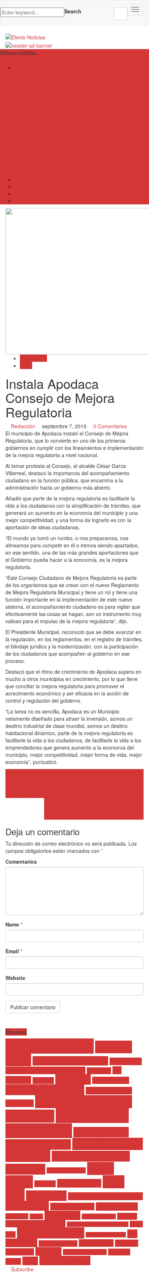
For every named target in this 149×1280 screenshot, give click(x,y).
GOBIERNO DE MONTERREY (67, 1123)
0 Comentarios (110, 426)
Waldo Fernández (64, 1260)
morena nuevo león (99, 1216)
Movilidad (127, 1216)
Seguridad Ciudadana (85, 1252)
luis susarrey (46, 1195)
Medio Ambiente (117, 1206)
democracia (99, 1070)
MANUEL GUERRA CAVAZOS (105, 1196)
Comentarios (21, 861)
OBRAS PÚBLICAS (50, 1232)
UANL (30, 1261)
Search (72, 11)
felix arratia (73, 1079)
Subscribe (21, 1269)
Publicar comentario (33, 1007)
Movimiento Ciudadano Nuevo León (97, 1224)
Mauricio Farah (27, 1206)
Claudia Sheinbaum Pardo (70, 1061)
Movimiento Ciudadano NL (35, 1223)
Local (26, 365)
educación (43, 1080)
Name (13, 924)
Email (13, 951)
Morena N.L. (62, 1215)
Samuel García (96, 1243)
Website (15, 977)
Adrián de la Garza (49, 1046)
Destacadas (33, 358)
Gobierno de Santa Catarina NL (74, 1150)
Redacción (23, 426)
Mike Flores (16, 1216)
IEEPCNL (45, 1183)
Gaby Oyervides (110, 1080)
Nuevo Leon (28, 67)
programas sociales (58, 1243)
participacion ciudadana (106, 1234)
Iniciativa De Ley (79, 1183)
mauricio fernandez (72, 1206)
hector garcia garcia (66, 1170)
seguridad (48, 1251)
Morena (36, 1216)
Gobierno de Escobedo (44, 1089)
